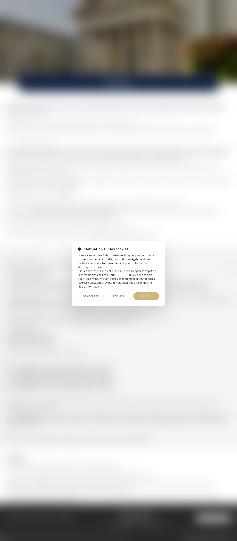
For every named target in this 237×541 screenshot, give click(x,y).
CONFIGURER (91, 296)
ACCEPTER (146, 296)
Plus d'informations (90, 286)
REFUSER (118, 296)
